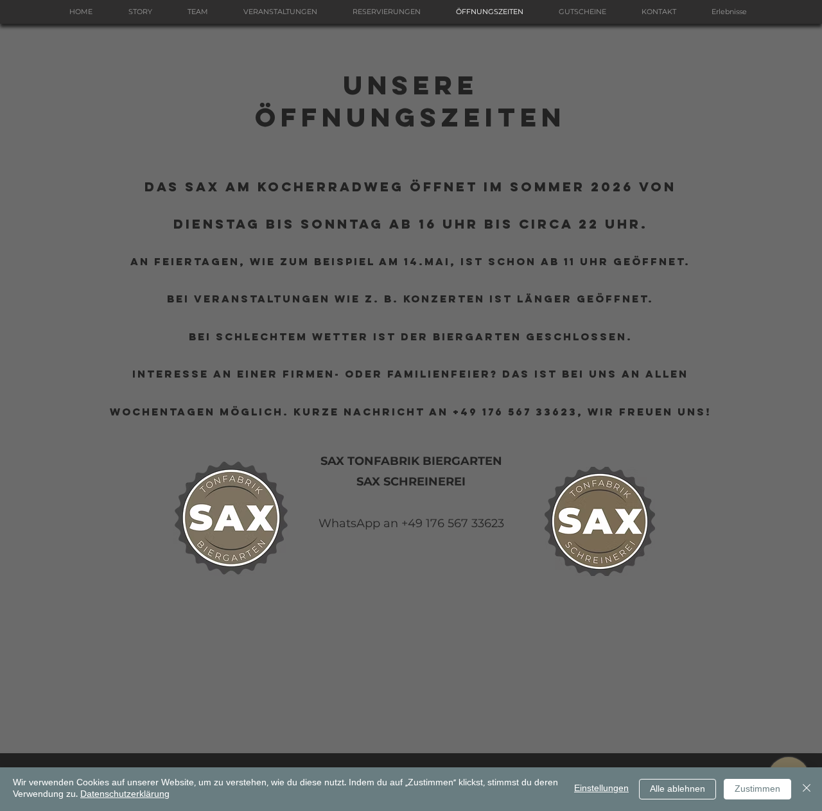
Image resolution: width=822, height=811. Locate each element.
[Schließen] (806, 789)
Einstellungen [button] (601, 789)
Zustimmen (757, 789)
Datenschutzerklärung (125, 794)
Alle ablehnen (677, 789)
